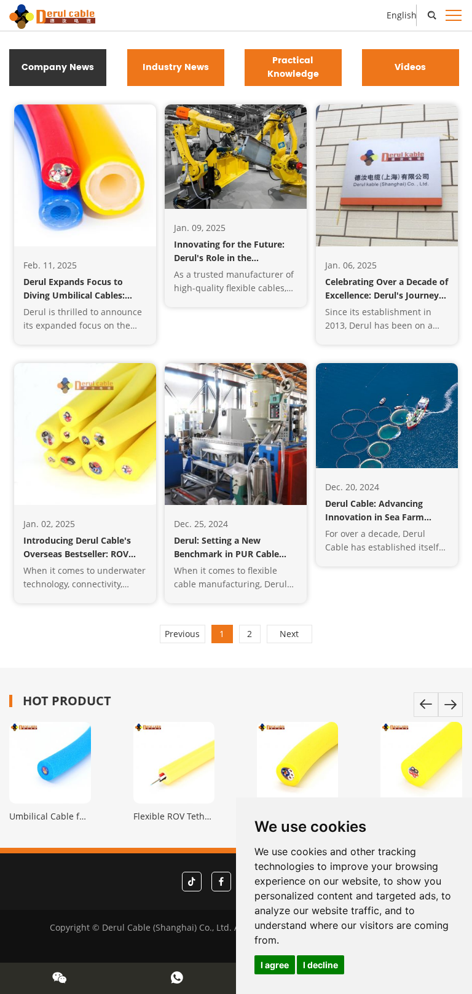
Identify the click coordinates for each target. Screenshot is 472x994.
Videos (410, 67)
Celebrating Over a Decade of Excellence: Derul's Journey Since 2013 (386, 295)
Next (289, 634)
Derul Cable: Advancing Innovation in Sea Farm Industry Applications (374, 517)
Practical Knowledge (293, 67)
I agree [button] (275, 965)
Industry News (176, 67)
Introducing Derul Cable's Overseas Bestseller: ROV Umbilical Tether (77, 553)
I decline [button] (320, 965)
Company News (58, 67)
